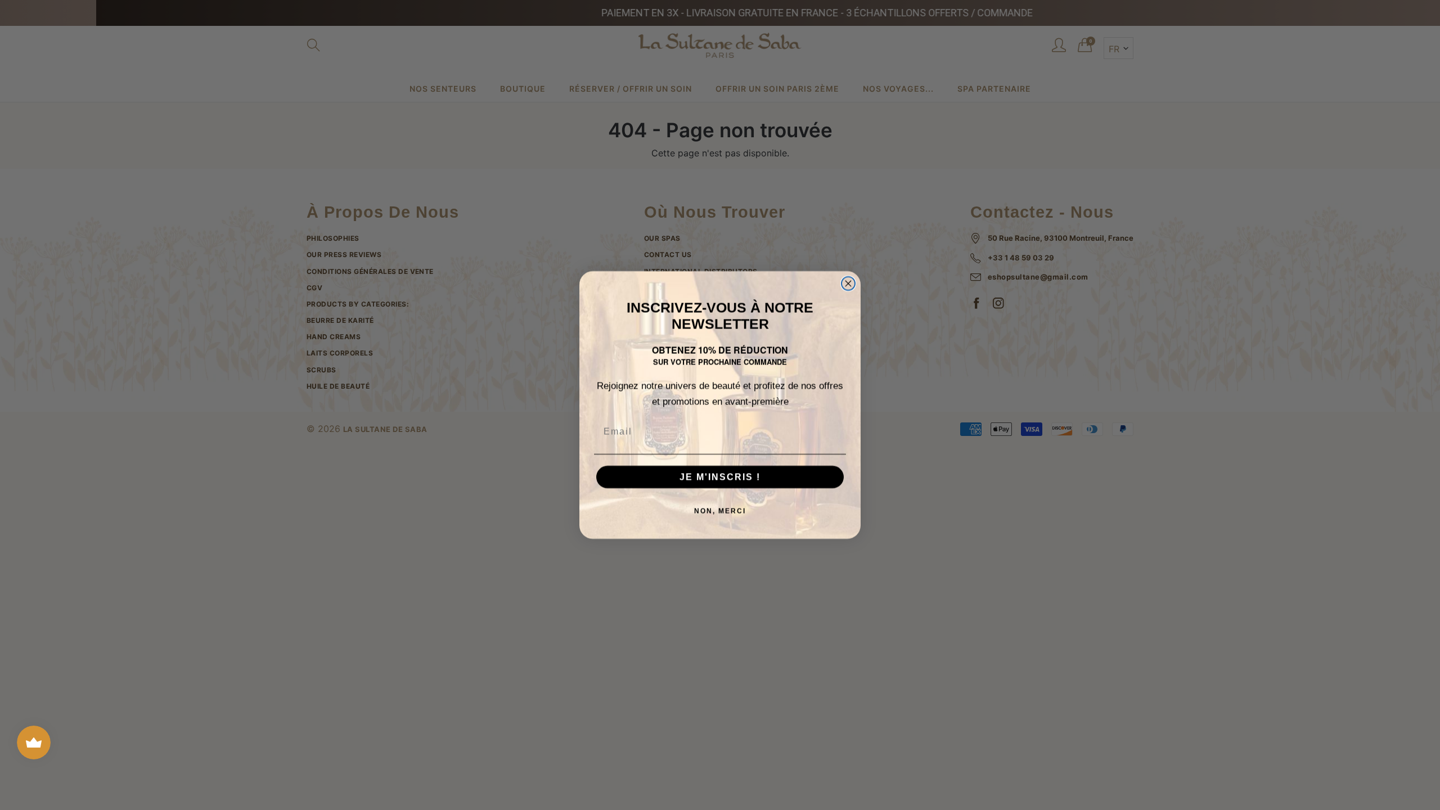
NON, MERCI (720, 511)
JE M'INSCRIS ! (720, 477)
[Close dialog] (848, 283)
